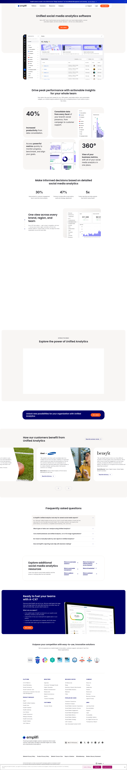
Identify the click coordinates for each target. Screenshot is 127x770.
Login (96, 6)
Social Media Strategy (70, 719)
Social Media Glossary (70, 689)
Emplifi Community (27, 718)
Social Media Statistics (70, 717)
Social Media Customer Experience (74, 706)
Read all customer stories (92, 439)
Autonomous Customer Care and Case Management (31, 692)
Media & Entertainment (49, 689)
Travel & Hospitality (49, 698)
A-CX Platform (26, 682)
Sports (45, 696)
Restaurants (47, 691)
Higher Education (48, 687)
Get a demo (105, 5)
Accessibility (89, 715)
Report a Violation (69, 756)
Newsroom (89, 691)
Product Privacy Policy (43, 756)
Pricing (88, 685)
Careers (88, 689)
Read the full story (47, 476)
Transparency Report (91, 721)
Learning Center (90, 706)
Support (88, 710)
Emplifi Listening (27, 709)
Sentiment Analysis (70, 703)
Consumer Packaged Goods (51, 685)
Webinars (67, 691)
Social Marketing (27, 685)
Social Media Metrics (70, 715)
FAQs (66, 694)
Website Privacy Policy (29, 756)
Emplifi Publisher (27, 707)
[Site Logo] (22, 6)
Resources (52, 6)
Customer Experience (70, 701)
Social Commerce (27, 687)
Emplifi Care (26, 705)
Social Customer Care (28, 689)
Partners (88, 694)
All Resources (68, 682)
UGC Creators (68, 721)
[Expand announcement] (125, 1)
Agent (24, 700)
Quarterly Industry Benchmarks (73, 687)
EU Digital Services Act (92, 719)
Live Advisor (26, 712)
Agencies (46, 682)
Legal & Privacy (90, 698)
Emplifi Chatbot (27, 721)
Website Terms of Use (57, 756)
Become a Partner (90, 696)
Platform (34, 6)
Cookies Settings (87, 767)
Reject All (97, 767)
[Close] (124, 767)
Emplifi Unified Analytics (29, 703)
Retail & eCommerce (49, 694)
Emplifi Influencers (27, 714)
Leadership (89, 687)
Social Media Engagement (71, 710)
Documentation (90, 708)
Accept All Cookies (107, 767)
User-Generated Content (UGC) (73, 724)
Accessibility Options (91, 717)
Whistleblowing (80, 756)
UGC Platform (26, 723)
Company (61, 6)
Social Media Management (71, 712)
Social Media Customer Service (73, 708)
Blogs (66, 685)
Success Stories (48, 706)
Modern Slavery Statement (93, 756)
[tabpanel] (66, 223)
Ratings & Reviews (27, 716)
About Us (88, 682)
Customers (43, 6)
